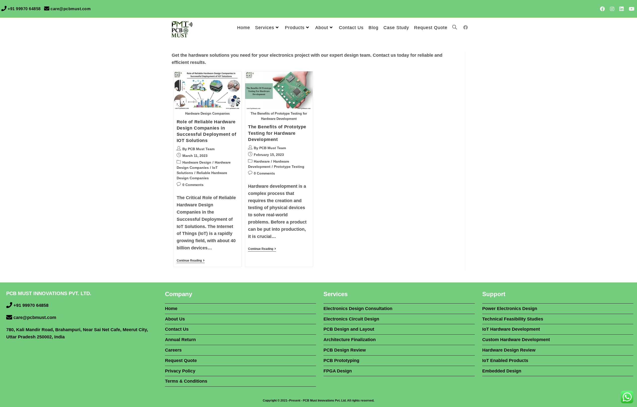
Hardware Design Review (508, 350)
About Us (175, 319)
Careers (173, 350)
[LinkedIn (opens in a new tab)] (621, 8)
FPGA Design (337, 370)
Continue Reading (191, 260)
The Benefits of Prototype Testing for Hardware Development (277, 133)
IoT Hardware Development (511, 329)
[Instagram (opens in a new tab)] (612, 8)
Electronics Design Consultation (357, 308)
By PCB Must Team (198, 149)
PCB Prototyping (341, 360)
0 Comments (193, 185)
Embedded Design (501, 370)
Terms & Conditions (186, 381)
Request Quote (181, 360)
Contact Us (177, 329)
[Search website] (454, 27)
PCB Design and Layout (348, 329)
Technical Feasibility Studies (512, 319)
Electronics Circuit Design (351, 319)
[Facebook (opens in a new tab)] (602, 8)
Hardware (262, 161)
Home (171, 308)
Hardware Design (196, 162)
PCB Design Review (344, 350)
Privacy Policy (180, 370)
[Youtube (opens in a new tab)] (630, 8)
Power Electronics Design (509, 308)
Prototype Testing (289, 167)
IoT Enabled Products (505, 360)
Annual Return (180, 339)
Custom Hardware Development (516, 339)
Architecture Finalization (349, 339)
